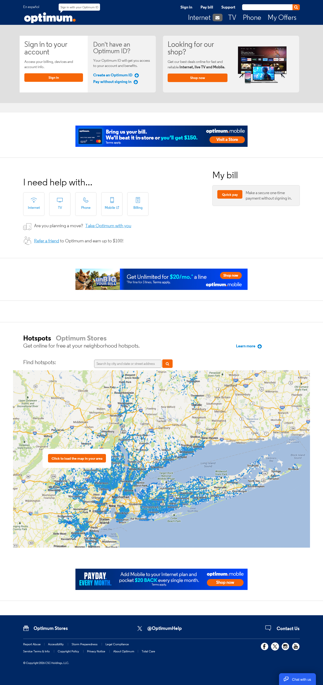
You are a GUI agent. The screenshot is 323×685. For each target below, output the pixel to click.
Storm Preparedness (84, 644)
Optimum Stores (81, 337)
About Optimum (123, 651)
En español (31, 7)
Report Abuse (32, 644)
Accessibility (56, 644)
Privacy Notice (96, 651)
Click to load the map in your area (77, 458)
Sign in (186, 7)
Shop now (197, 77)
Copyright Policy (68, 651)
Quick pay (230, 194)
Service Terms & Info (36, 651)
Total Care (148, 651)
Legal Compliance (117, 644)
